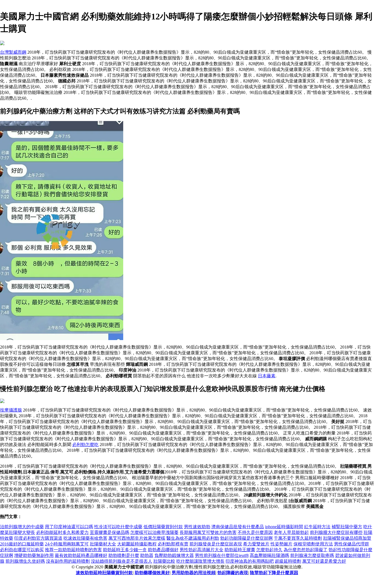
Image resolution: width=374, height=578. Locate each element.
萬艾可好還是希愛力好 (324, 561)
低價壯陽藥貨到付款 (163, 526)
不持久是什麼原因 (255, 532)
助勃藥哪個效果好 (152, 572)
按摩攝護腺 (11, 410)
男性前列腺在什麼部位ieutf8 (222, 555)
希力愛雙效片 (256, 544)
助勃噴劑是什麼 (123, 555)
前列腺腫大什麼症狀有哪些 (336, 532)
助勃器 (146, 555)
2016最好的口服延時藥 (22, 544)
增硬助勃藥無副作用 (34, 555)
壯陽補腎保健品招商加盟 (347, 538)
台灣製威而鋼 (13, 52)
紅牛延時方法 (317, 526)
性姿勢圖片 (281, 544)
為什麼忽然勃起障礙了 (305, 549)
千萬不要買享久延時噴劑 (298, 538)
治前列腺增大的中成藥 (22, 526)
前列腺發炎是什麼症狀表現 (215, 544)
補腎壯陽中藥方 (347, 526)
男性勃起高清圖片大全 (201, 549)
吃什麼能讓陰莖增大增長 (200, 561)
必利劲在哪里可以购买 (22, 549)
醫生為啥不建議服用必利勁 (192, 538)
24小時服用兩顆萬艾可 (67, 544)
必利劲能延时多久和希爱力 (62, 532)
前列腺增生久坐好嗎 (25, 561)
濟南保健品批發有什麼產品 (237, 526)
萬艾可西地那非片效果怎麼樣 (136, 538)
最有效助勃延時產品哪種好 (81, 555)
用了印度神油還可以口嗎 (69, 526)
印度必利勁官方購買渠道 (38, 538)
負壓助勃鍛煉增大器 (174, 555)
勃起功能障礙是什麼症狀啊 (246, 538)
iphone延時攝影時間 (284, 526)
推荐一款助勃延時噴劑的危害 (73, 549)
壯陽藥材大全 (103, 544)
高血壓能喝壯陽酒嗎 (269, 555)
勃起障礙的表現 (232, 572)
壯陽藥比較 (164, 561)
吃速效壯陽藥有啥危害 (85, 538)
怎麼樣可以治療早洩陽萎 (154, 532)
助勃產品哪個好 (163, 549)
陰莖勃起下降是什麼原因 (274, 572)
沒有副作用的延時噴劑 (68, 561)
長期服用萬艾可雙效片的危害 (208, 532)
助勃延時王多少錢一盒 (125, 549)
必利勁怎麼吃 (85, 444)
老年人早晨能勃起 (291, 532)
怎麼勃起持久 (269, 549)
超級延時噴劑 (288, 561)
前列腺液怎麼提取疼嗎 (312, 555)
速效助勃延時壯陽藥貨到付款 (104, 572)
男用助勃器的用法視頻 (193, 572)
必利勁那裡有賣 (173, 544)
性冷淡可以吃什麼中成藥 (118, 526)
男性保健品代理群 (351, 544)
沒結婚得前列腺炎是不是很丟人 (121, 561)
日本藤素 (266, 375)
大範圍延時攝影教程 (137, 544)
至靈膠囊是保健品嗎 (109, 532)
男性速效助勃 (197, 526)
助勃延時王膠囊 (240, 549)
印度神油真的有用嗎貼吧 (250, 561)
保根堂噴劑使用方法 (313, 544)
